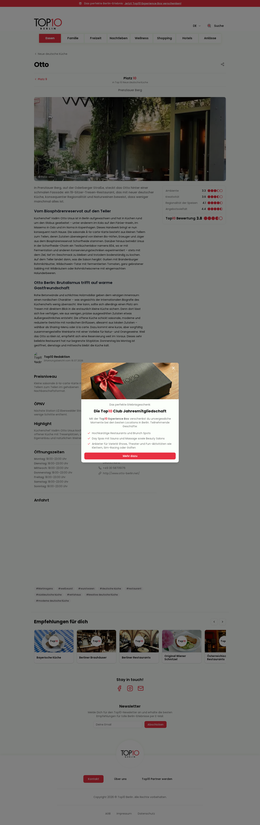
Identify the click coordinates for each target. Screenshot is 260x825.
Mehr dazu (130, 456)
